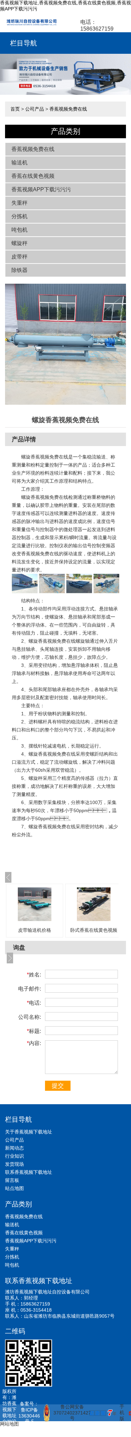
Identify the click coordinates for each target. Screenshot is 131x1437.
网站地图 (9, 1424)
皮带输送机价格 (34, 930)
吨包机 (19, 230)
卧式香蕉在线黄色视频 (93, 930)
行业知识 (14, 1156)
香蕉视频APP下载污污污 (41, 189)
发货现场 (14, 1164)
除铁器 (19, 270)
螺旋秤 (19, 243)
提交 (58, 1085)
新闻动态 (14, 1148)
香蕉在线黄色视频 (32, 176)
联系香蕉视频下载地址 (28, 1172)
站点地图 (14, 1188)
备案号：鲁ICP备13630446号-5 (29, 1412)
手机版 (122, 1412)
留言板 (12, 1180)
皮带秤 (19, 257)
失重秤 (19, 203)
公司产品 (34, 109)
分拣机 (19, 216)
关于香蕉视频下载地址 (28, 1131)
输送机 (19, 162)
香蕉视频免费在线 (68, 109)
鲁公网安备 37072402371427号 (68, 1412)
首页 (15, 109)
